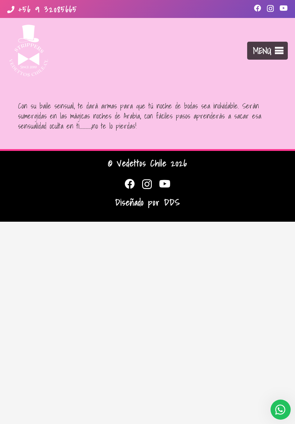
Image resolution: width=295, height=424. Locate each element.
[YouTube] (284, 8)
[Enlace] (28, 51)
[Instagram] (270, 9)
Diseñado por (147, 202)
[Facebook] (257, 8)
